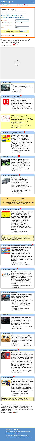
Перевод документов (5, 5)
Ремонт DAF (4, 15)
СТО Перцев (7, 315)
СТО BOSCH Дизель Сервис (13, 133)
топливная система (17, 15)
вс (21, 22)
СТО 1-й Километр (9, 269)
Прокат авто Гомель (23, 5)
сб (17, 22)
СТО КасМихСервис (10, 292)
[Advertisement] (17, 419)
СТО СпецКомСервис (11, 175)
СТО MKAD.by (8, 333)
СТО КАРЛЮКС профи (11, 209)
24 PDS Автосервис (10, 350)
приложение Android (10, 432)
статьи (16, 432)
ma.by (4, 2)
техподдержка (17, 431)
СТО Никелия (8, 377)
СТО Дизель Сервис (10, 157)
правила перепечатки (25, 431)
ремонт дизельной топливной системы (12, 17)
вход (32, 1)
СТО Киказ (7, 82)
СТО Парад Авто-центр (11, 96)
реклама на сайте (9, 431)
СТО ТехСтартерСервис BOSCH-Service (17, 245)
